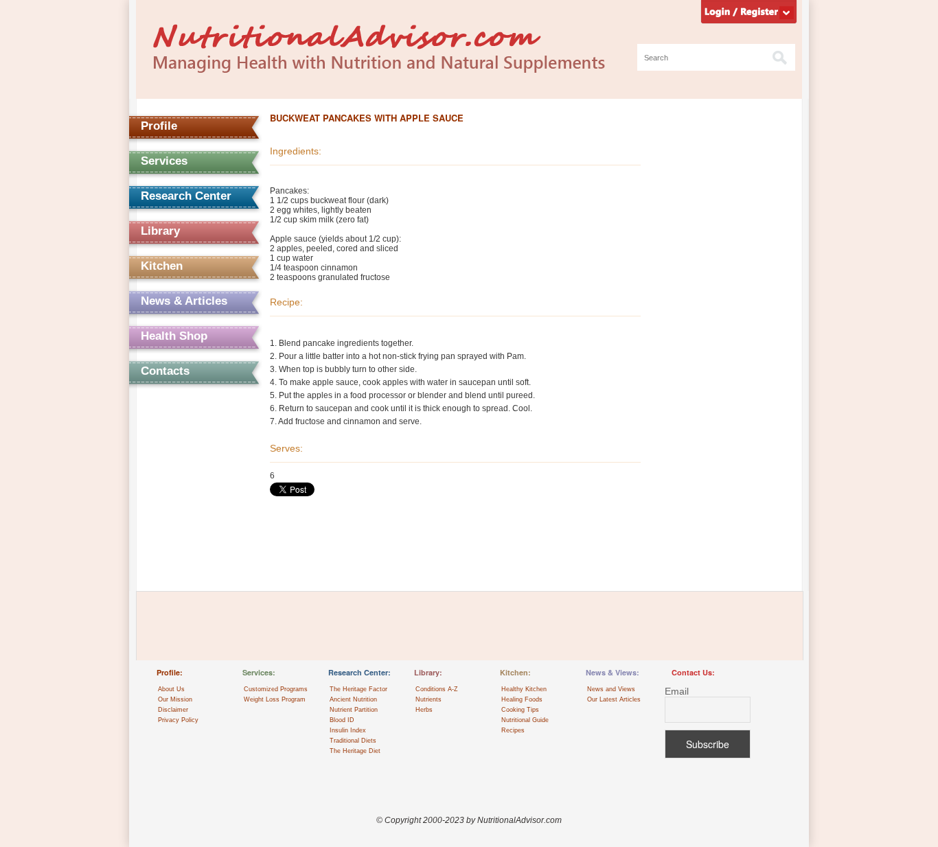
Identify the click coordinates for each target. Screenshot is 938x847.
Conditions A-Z (436, 689)
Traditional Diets (353, 740)
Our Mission (175, 699)
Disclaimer (173, 709)
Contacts (165, 371)
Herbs (424, 709)
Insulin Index (348, 730)
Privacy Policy (178, 720)
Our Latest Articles (614, 699)
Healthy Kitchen (524, 689)
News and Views (611, 689)
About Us (171, 689)
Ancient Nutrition (353, 699)
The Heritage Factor (358, 689)
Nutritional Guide (525, 720)
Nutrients (428, 699)
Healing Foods (521, 699)
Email (677, 691)
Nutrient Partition (354, 709)
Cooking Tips (520, 709)
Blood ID (342, 720)
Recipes (513, 730)
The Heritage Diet (355, 750)
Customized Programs (276, 689)
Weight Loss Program (275, 699)
